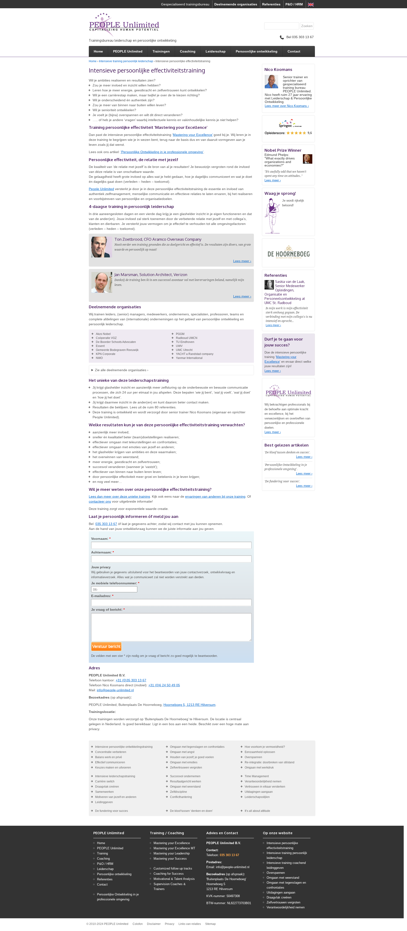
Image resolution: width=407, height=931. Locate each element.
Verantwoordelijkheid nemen (263, 781)
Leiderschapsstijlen (257, 797)
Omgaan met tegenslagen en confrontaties (197, 746)
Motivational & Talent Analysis (174, 879)
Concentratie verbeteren (110, 752)
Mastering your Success (170, 858)
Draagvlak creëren (107, 786)
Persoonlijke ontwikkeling (256, 51)
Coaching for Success (169, 873)
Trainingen (161, 51)
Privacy (169, 924)
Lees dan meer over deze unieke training (119, 496)
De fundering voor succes (111, 811)
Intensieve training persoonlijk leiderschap (126, 61)
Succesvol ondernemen (185, 776)
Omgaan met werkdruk (259, 767)
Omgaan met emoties (183, 762)
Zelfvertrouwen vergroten (186, 767)
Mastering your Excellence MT (174, 848)
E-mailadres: (102, 596)
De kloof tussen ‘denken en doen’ (191, 811)
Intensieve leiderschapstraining (115, 776)
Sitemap (210, 924)
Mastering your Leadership (172, 853)
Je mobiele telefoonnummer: (115, 583)
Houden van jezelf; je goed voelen (192, 757)
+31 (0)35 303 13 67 (131, 680)
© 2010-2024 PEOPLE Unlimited (107, 924)
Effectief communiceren (110, 762)
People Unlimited (101, 189)
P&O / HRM (294, 4)
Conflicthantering (181, 797)
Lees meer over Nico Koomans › (287, 106)
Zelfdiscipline (178, 791)
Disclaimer (154, 924)
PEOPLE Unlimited (127, 51)
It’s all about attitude (257, 811)
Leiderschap (216, 51)
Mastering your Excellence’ (193, 135)
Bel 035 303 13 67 (300, 37)
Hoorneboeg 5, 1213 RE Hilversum (189, 705)
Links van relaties (190, 924)
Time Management (257, 776)
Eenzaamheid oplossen (260, 752)
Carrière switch (104, 781)
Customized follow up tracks (173, 868)
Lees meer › (242, 261)
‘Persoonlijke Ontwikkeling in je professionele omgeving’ (162, 152)
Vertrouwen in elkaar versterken (265, 786)
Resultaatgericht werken (185, 781)
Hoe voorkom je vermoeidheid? (265, 746)
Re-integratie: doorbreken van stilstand (269, 762)
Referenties (271, 4)
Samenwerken (104, 791)
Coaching (187, 51)
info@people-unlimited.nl (115, 690)
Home (98, 51)
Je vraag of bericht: (108, 609)
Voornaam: (100, 539)
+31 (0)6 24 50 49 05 (164, 685)
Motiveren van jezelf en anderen (115, 797)
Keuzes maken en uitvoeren (113, 767)
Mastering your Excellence (172, 843)
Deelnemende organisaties (235, 4)
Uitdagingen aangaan (259, 791)
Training (102, 853)
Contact (294, 51)
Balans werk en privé (108, 757)
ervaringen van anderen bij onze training (215, 496)
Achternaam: (102, 552)
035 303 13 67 (106, 524)
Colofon (138, 924)
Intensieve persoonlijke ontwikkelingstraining (124, 746)
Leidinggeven (104, 802)
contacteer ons (100, 501)
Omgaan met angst (182, 752)
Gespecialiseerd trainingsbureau (185, 4)
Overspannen (253, 757)
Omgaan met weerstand (185, 786)
